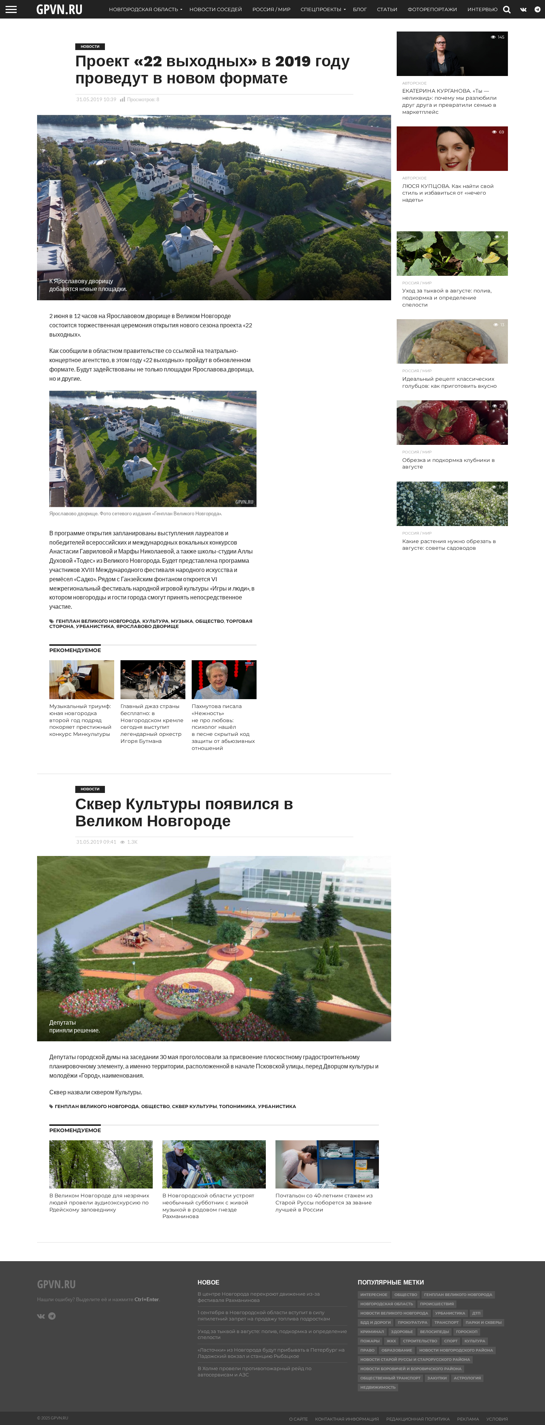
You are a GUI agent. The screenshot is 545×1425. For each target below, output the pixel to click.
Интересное (373, 1294)
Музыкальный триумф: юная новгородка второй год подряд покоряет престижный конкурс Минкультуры (80, 720)
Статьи (387, 9)
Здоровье (402, 1331)
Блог (360, 9)
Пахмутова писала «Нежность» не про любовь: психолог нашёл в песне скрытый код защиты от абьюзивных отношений (223, 727)
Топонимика (237, 1106)
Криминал (372, 1331)
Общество (209, 621)
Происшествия (437, 1304)
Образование (397, 1350)
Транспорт (447, 1322)
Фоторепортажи (432, 9)
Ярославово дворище (147, 626)
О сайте (298, 1419)
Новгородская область (143, 9)
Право (367, 1350)
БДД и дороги (375, 1322)
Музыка (182, 621)
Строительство (420, 1341)
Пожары (370, 1341)
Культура (155, 621)
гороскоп (467, 1331)
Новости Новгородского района (456, 1350)
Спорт (451, 1341)
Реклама (468, 1419)
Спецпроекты (321, 9)
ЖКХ (391, 1341)
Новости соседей (215, 9)
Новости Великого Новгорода (394, 1313)
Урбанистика (95, 626)
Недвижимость (378, 1387)
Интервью (483, 9)
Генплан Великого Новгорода (98, 621)
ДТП (476, 1313)
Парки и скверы (484, 1322)
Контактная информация (347, 1419)
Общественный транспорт (390, 1378)
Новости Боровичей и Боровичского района (411, 1368)
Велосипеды (434, 1331)
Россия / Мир (271, 9)
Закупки (437, 1378)
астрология (467, 1378)
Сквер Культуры (194, 1106)
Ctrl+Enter (147, 1299)
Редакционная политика (418, 1419)
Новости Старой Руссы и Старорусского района (415, 1359)
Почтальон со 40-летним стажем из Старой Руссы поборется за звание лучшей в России (324, 1202)
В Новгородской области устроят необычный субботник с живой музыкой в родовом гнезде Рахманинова (208, 1206)
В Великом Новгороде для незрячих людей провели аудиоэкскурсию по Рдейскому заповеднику (99, 1202)
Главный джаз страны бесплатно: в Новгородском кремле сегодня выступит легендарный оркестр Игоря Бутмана (152, 723)
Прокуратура (412, 1322)
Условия (497, 1419)
